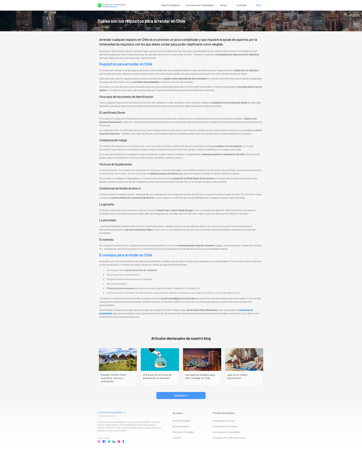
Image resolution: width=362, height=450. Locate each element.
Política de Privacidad (183, 432)
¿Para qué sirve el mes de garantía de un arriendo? (157, 376)
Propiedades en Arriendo (225, 426)
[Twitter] (109, 441)
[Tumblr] (123, 441)
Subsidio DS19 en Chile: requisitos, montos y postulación (113, 378)
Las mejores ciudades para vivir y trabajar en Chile (200, 376)
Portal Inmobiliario (182, 420)
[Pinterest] (118, 441)
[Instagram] (99, 441)
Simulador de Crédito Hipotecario (229, 437)
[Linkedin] (114, 441)
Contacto (177, 437)
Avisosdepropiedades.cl (112, 412)
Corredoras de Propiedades (226, 432)
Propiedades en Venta (223, 420)
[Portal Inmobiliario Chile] (112, 5)
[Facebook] (104, 441)
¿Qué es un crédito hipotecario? (237, 376)
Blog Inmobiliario (181, 426)
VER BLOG (179, 395)
